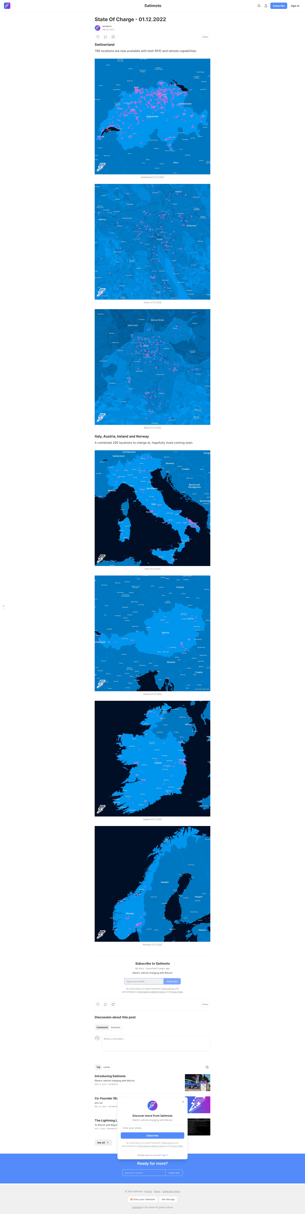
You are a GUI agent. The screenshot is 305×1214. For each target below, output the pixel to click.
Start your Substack (144, 1199)
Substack (137, 1207)
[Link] (90, 44)
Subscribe (279, 5)
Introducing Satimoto (110, 1076)
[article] (152, 1082)
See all (101, 1142)
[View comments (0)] (105, 37)
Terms (157, 1191)
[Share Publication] (266, 6)
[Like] (98, 37)
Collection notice (171, 1191)
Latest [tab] (106, 1067)
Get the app (168, 1199)
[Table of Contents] (3, 607)
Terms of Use (168, 1142)
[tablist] (108, 1027)
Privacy (148, 1191)
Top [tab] (98, 1067)
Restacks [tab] (115, 1027)
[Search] (259, 6)
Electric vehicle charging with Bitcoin (115, 1080)
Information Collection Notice (152, 1146)
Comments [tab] (102, 1027)
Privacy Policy (176, 1146)
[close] (183, 1101)
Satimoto (107, 26)
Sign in (295, 5)
